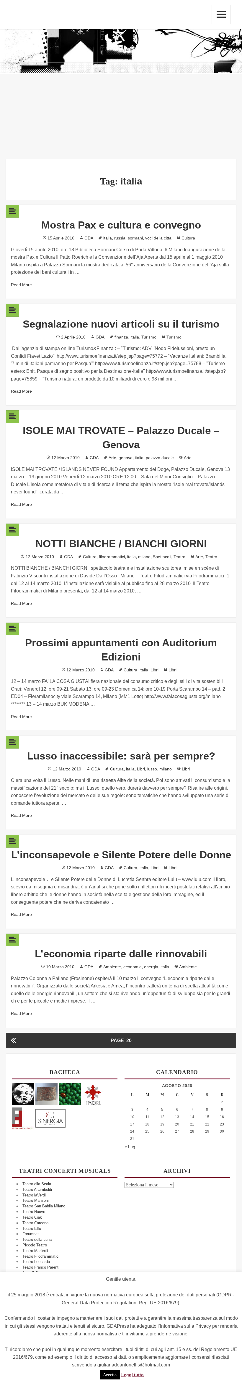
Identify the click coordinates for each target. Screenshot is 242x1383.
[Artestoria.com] (46, 1093)
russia (119, 238)
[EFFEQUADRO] (23, 1117)
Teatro (179, 556)
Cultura (188, 238)
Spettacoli (162, 556)
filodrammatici (112, 556)
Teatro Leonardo (36, 1261)
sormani (135, 238)
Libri (154, 670)
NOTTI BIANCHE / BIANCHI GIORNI (121, 543)
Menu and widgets (221, 14)
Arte (112, 457)
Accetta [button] (110, 1375)
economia (132, 966)
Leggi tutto (132, 1374)
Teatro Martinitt (35, 1250)
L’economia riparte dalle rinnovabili (121, 953)
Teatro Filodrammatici (40, 1256)
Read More (21, 284)
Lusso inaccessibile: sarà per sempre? (121, 756)
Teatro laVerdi (34, 1195)
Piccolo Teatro (34, 1245)
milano (144, 556)
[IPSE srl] (93, 1093)
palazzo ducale (160, 457)
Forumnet (30, 1234)
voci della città (158, 238)
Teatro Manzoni (35, 1200)
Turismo (148, 337)
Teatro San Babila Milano (43, 1206)
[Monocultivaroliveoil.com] (70, 1093)
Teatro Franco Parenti (40, 1267)
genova (126, 457)
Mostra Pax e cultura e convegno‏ (121, 225)
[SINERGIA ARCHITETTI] (50, 1117)
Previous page (13, 1040)
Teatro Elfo (31, 1228)
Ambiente (112, 966)
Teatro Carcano (35, 1223)
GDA (88, 238)
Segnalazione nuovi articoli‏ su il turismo (121, 324)
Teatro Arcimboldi (37, 1189)
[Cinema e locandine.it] (23, 1093)
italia (107, 238)
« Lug (130, 1146)
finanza (121, 337)
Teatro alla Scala (36, 1184)
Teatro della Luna (37, 1239)
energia (151, 966)
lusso (152, 769)
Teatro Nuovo (33, 1211)
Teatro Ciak (32, 1217)
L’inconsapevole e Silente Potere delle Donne (121, 854)
